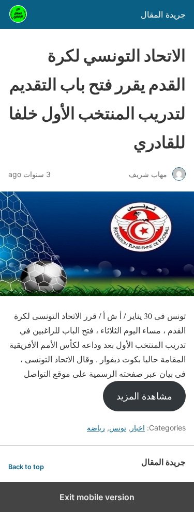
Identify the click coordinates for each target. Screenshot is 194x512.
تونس (117, 427)
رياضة (96, 427)
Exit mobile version (97, 497)
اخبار (137, 427)
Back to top (26, 467)
